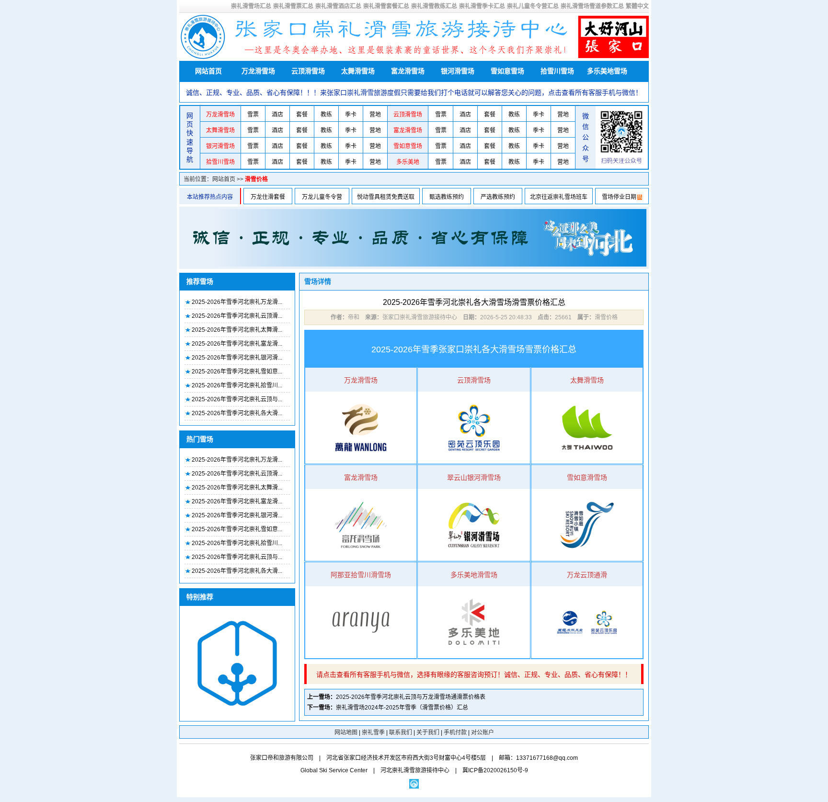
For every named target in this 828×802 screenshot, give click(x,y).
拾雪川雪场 (557, 71)
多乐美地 (407, 162)
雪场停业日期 (619, 197)
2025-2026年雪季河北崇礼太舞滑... (237, 329)
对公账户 (482, 732)
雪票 (253, 114)
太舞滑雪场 (358, 71)
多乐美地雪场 (607, 71)
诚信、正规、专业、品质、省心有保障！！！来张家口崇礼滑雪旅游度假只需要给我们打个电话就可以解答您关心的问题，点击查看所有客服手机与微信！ (414, 92)
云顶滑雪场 (308, 71)
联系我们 (400, 732)
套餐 (302, 114)
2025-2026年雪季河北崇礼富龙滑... (237, 343)
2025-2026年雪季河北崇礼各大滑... (237, 413)
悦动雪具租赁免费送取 (385, 197)
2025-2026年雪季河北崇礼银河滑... (237, 357)
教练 (326, 114)
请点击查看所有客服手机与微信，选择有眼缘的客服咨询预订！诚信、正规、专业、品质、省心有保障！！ (474, 674)
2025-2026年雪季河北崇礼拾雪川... (237, 385)
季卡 (350, 114)
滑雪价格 (256, 179)
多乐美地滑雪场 (473, 575)
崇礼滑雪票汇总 (293, 6)
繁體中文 (637, 6)
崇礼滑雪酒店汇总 (338, 6)
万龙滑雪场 (258, 71)
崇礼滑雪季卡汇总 (482, 6)
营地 (375, 114)
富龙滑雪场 (408, 71)
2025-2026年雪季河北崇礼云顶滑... (237, 316)
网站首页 (208, 71)
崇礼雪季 (373, 732)
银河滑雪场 (457, 71)
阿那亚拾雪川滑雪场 (361, 575)
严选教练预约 (498, 197)
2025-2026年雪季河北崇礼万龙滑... (237, 302)
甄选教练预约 (446, 197)
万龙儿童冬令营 (322, 197)
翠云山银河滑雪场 (474, 477)
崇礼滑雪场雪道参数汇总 (592, 6)
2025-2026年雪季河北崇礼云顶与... (237, 399)
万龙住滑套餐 (268, 197)
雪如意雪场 (507, 71)
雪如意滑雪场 (587, 477)
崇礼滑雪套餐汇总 (386, 6)
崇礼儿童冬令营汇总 (533, 6)
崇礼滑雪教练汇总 (434, 6)
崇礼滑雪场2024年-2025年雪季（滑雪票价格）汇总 (402, 707)
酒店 (277, 114)
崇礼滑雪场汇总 (251, 6)
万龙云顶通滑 (587, 575)
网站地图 (345, 732)
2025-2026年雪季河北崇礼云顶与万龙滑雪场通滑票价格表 (410, 697)
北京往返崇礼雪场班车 (558, 197)
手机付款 (455, 732)
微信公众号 (585, 137)
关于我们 (427, 732)
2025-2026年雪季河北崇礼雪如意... (237, 371)
